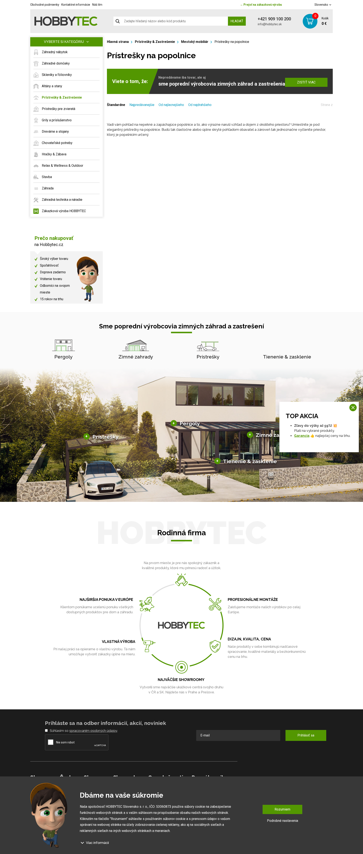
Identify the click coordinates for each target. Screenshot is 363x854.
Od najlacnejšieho (171, 105)
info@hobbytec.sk (270, 24)
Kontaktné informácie (75, 4)
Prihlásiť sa (305, 735)
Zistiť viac (306, 82)
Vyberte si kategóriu (64, 42)
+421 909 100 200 (274, 18)
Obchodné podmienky (44, 4)
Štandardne (116, 105)
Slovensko (321, 4)
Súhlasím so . (84, 731)
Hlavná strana (118, 42)
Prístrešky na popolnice (231, 42)
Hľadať (236, 21)
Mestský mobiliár (194, 42)
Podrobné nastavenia (282, 820)
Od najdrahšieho (200, 105)
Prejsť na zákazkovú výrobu (261, 4)
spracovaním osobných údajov (93, 731)
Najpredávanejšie (141, 105)
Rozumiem (282, 809)
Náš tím (97, 4)
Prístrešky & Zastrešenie (155, 42)
